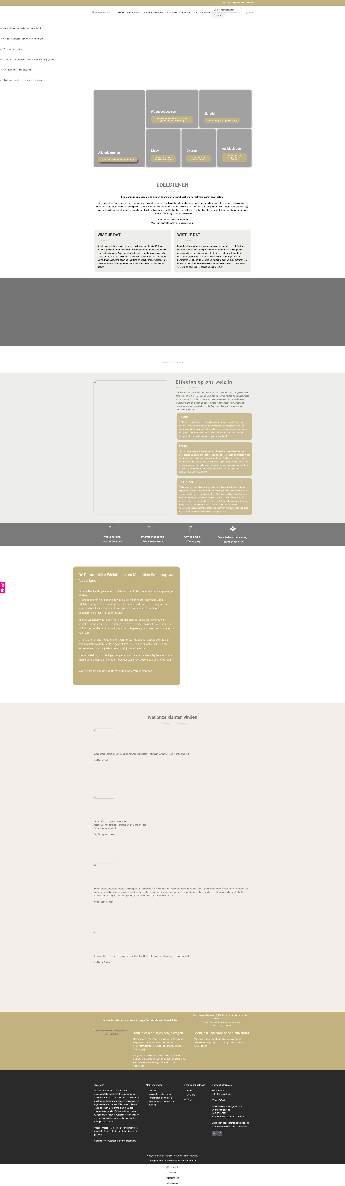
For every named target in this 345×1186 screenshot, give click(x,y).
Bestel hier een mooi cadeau (199, 158)
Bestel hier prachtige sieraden (222, 120)
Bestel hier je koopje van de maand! (234, 157)
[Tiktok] (219, 1133)
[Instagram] (214, 1133)
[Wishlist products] (243, 12)
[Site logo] (101, 12)
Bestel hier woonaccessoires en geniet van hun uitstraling (172, 119)
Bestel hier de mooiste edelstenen (117, 159)
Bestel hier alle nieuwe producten (163, 158)
